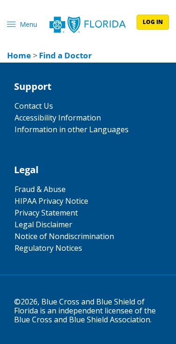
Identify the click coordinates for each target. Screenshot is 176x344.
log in (153, 22)
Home (19, 55)
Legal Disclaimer (43, 224)
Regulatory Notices (48, 248)
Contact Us (34, 106)
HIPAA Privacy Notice (51, 201)
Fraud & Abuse (40, 189)
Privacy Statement (46, 213)
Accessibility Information (58, 117)
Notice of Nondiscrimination (64, 236)
